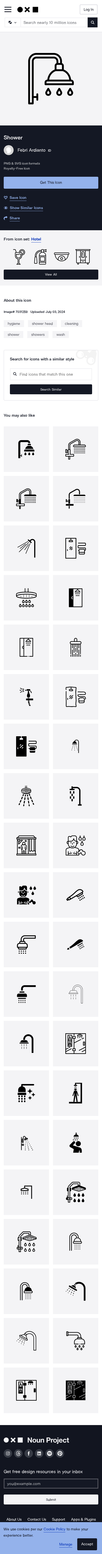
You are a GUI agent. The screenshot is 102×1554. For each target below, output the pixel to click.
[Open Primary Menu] (7, 9)
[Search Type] (12, 22)
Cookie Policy (55, 1529)
